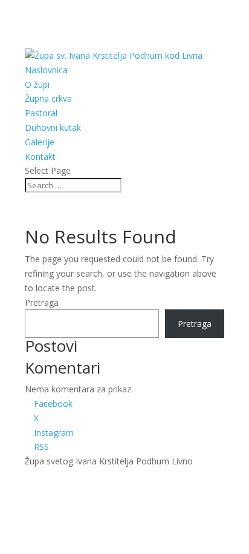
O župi (37, 84)
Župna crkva (48, 98)
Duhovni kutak (53, 127)
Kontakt (40, 156)
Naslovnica (46, 70)
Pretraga (42, 302)
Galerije (39, 142)
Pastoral (41, 113)
